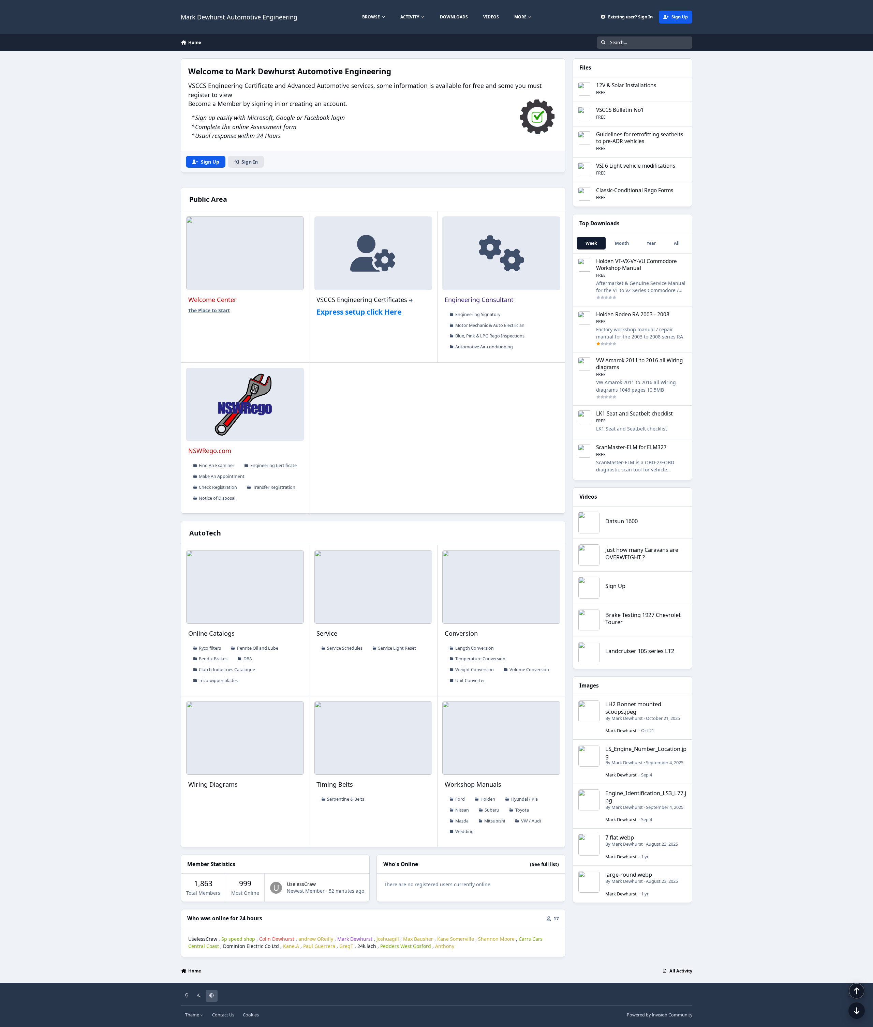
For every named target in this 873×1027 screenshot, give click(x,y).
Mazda (462, 821)
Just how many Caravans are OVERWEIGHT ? (641, 553)
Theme (192, 1015)
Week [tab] (591, 243)
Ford (460, 799)
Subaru (492, 810)
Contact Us (223, 1015)
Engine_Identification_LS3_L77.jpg (645, 796)
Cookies (251, 1015)
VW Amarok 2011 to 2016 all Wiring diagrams (639, 364)
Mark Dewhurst (627, 718)
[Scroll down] (856, 1010)
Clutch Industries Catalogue (227, 670)
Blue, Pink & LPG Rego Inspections (489, 336)
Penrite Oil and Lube (257, 648)
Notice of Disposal (217, 498)
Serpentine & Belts (345, 799)
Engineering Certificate (273, 465)
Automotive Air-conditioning (484, 347)
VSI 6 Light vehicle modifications (635, 165)
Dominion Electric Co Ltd (251, 946)
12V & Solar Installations (626, 85)
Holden (487, 799)
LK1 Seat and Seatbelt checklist (634, 413)
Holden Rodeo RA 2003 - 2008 (632, 314)
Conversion (461, 633)
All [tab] (677, 243)
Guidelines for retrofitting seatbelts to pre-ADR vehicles (639, 138)
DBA (247, 659)
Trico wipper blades (218, 680)
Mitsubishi (494, 821)
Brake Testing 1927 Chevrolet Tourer (643, 618)
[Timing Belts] (373, 738)
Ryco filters (210, 648)
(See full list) (544, 864)
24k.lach (366, 946)
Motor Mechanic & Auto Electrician (489, 325)
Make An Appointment (222, 476)
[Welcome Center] (245, 253)
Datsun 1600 (621, 521)
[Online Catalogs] (245, 587)
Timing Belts (334, 784)
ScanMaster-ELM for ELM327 (631, 447)
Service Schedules (344, 648)
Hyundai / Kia (524, 799)
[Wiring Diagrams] (245, 738)
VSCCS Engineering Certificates (361, 300)
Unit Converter (470, 680)
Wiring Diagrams (213, 784)
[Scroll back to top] (856, 991)
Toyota (522, 810)
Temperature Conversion (480, 659)
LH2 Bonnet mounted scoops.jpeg (633, 707)
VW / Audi (531, 821)
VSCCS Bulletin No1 (620, 110)
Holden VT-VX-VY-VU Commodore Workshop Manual (636, 265)
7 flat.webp (619, 837)
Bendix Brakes (213, 659)
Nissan (462, 810)
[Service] (373, 587)
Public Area (208, 199)
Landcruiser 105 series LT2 (639, 651)
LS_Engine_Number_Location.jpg (645, 752)
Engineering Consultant (479, 300)
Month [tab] (622, 243)
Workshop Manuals (473, 784)
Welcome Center (212, 300)
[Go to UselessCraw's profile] (276, 888)
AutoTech (205, 533)
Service (326, 633)
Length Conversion (474, 648)
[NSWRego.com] (245, 404)
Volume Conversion (529, 670)
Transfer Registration (274, 487)
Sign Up (615, 586)
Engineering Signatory (477, 314)
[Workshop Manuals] (501, 738)
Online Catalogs (211, 633)
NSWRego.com (209, 451)
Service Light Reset (397, 648)
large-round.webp (628, 874)
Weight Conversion (474, 670)
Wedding (464, 831)
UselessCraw (301, 884)
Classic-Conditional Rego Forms (634, 190)
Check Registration (218, 487)
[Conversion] (501, 587)
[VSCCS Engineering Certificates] (373, 253)
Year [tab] (651, 243)
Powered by (659, 1015)
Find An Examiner (216, 465)
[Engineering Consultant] (501, 253)
